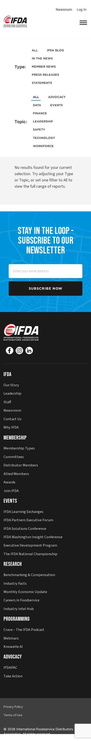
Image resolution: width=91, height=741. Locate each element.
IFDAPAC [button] (10, 667)
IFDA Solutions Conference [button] (25, 528)
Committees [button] (14, 456)
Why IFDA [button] (11, 427)
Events (56, 105)
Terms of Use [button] (13, 715)
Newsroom (64, 9)
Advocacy (57, 97)
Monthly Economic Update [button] (25, 591)
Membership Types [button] (19, 448)
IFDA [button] (7, 374)
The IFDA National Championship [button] (30, 554)
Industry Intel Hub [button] (19, 608)
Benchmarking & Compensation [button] (29, 574)
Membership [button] (15, 437)
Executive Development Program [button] (30, 545)
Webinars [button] (11, 638)
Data (37, 105)
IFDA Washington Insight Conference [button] (33, 537)
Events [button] (10, 501)
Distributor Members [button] (21, 465)
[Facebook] (9, 350)
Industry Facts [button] (15, 583)
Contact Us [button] (12, 419)
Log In (81, 9)
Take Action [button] (13, 676)
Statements (42, 83)
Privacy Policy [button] (13, 707)
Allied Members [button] (16, 473)
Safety (39, 129)
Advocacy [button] (13, 656)
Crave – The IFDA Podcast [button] (24, 629)
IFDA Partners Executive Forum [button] (28, 520)
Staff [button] (7, 402)
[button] (15, 21)
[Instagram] (19, 350)
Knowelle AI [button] (13, 646)
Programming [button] (17, 619)
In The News (42, 58)
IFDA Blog (55, 50)
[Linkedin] (29, 350)
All (35, 50)
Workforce (43, 146)
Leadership (43, 121)
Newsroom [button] (12, 410)
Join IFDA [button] (11, 490)
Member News (44, 66)
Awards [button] (9, 482)
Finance (40, 113)
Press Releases (45, 74)
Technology (44, 138)
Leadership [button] (12, 393)
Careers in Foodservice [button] (21, 600)
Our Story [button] (11, 385)
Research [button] (13, 564)
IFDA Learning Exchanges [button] (23, 511)
